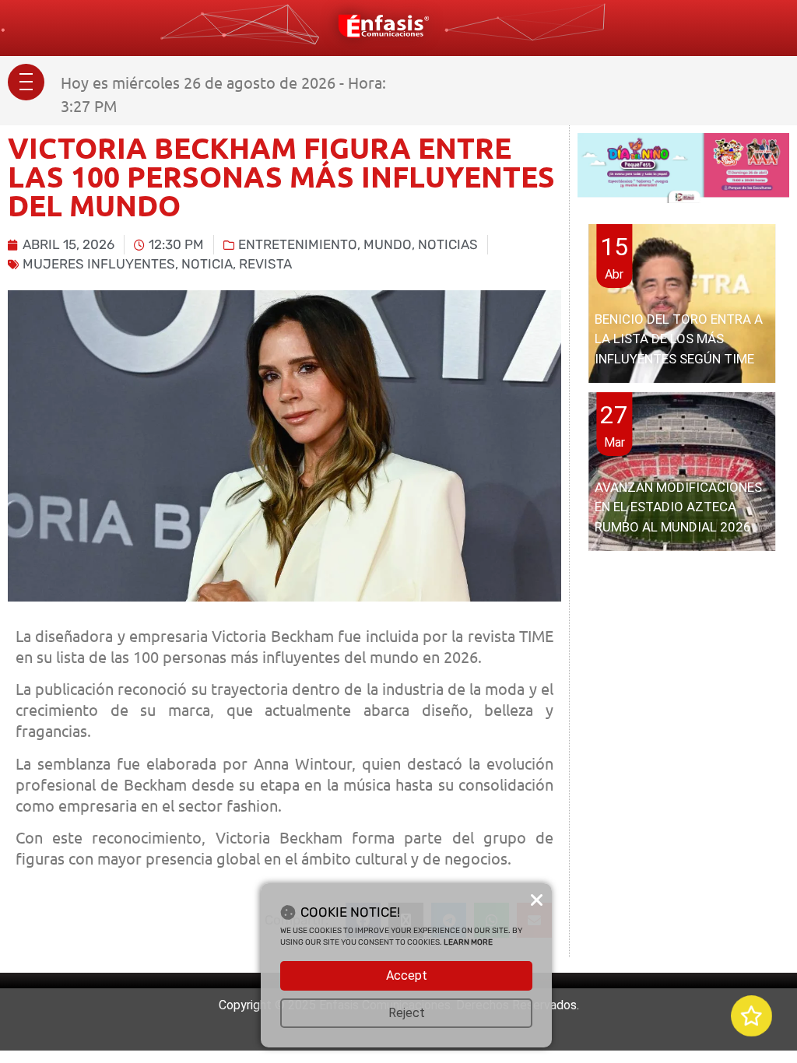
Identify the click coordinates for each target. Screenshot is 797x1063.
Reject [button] (406, 1012)
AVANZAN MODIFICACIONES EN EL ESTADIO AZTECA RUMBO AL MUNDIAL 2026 (678, 507)
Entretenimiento (297, 244)
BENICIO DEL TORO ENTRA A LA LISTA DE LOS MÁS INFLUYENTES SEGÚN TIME (679, 339)
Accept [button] (406, 975)
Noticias (448, 244)
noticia (207, 264)
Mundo (387, 244)
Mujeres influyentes (99, 264)
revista (265, 264)
